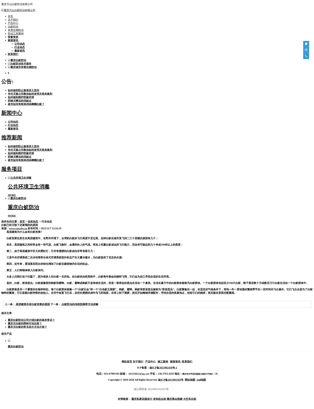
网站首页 (127, 361)
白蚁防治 (13, 26)
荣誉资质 (13, 37)
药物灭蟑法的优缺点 (19, 100)
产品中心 (13, 23)
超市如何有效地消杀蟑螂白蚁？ (26, 104)
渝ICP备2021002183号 (170, 379)
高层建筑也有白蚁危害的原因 (32, 304)
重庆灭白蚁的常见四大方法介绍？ (27, 326)
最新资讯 (19, 50)
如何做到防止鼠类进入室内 (23, 90)
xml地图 (201, 379)
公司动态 (19, 43)
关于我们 (13, 19)
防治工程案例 (16, 33)
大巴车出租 (189, 399)
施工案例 (163, 361)
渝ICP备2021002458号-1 (163, 367)
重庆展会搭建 (175, 399)
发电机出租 (159, 399)
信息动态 (33, 221)
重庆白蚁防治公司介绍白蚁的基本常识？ (31, 320)
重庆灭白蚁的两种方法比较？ (25, 323)
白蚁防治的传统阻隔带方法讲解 (79, 304)
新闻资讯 (13, 40)
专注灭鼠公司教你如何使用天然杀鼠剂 (30, 93)
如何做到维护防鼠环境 (21, 97)
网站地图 (190, 379)
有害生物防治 (16, 30)
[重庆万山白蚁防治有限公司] (18, 10)
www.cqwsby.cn (18, 228)
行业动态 (19, 47)
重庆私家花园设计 (141, 399)
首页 (10, 16)
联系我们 (13, 54)
